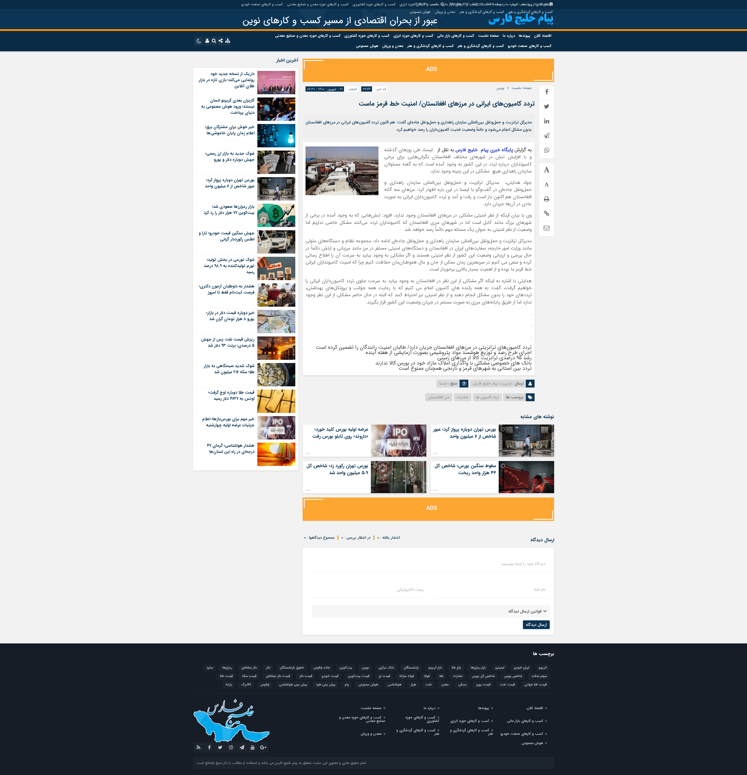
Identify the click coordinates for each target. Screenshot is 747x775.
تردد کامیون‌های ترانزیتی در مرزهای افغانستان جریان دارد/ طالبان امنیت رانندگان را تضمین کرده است (424, 347)
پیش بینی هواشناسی (293, 684)
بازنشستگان (411, 667)
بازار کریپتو (435, 667)
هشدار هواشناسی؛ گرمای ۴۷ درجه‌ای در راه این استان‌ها (230, 448)
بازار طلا (456, 667)
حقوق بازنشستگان (292, 667)
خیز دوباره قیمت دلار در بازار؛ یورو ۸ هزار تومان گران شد (230, 316)
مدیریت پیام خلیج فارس (492, 383)
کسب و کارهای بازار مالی (459, 4)
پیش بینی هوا (325, 684)
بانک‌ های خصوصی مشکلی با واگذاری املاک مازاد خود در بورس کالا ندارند (453, 363)
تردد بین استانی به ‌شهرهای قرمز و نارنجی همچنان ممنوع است (465, 368)
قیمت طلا (226, 676)
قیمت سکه (249, 676)
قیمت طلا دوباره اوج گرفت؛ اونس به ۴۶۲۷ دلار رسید (231, 395)
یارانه (229, 684)
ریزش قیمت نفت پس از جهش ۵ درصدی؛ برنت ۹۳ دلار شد (227, 342)
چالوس (265, 684)
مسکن (462, 684)
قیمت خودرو (330, 676)
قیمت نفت (507, 684)
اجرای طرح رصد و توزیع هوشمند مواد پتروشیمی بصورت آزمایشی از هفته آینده (449, 352)
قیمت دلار (305, 676)
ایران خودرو (521, 667)
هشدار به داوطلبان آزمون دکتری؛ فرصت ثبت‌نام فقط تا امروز (226, 289)
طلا (441, 676)
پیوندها (527, 4)
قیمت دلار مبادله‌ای (278, 676)
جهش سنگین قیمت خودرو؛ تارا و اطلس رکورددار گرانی (226, 236)
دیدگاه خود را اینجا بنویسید (523, 564)
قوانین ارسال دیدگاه (525, 611)
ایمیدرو (500, 667)
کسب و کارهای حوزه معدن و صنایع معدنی (317, 4)
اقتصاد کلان (544, 4)
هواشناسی (395, 684)
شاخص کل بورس (483, 676)
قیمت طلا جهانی (535, 684)
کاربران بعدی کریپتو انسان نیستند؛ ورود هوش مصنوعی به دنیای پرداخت (227, 106)
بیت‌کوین (345, 667)
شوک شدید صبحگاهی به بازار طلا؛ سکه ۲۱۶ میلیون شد (229, 369)
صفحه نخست (491, 4)
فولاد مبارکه (406, 676)
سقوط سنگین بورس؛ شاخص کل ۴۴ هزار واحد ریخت (465, 469)
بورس (500, 88)
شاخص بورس (513, 676)
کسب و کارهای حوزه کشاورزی (374, 4)
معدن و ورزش (445, 12)
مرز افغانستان (438, 397)
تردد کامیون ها (487, 397)
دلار (268, 667)
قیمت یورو (483, 684)
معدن (445, 684)
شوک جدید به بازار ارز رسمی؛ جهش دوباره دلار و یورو (229, 156)
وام (347, 684)
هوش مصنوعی (420, 12)
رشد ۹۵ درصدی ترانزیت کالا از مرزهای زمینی (484, 358)
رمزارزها (227, 667)
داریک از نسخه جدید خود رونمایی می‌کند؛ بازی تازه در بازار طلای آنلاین (226, 80)
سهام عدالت (539, 676)
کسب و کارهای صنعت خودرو (262, 4)
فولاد (426, 676)
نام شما (539, 589)
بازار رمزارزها (478, 667)
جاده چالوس (321, 667)
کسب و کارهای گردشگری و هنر (530, 12)
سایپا (210, 667)
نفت (428, 684)
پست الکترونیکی (410, 589)
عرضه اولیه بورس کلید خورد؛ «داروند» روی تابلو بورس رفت (340, 433)
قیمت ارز (384, 676)
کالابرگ (246, 684)
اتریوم (543, 667)
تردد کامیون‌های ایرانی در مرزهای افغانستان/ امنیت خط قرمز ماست (447, 104)
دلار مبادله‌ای (249, 667)
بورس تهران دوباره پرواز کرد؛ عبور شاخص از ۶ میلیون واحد (464, 433)
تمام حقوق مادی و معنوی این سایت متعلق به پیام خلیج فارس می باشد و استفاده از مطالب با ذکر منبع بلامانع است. (281, 763)
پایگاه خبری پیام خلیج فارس (484, 149)
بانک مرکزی (386, 667)
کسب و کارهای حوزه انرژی (418, 4)
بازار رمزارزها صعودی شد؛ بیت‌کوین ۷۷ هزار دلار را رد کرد (229, 209)
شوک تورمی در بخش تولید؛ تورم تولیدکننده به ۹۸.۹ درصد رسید (229, 265)
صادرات (462, 397)
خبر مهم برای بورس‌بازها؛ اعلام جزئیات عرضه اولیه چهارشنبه (228, 422)
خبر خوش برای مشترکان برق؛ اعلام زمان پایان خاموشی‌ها (229, 130)
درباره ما (511, 4)
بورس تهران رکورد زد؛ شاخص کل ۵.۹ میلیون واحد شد (337, 469)
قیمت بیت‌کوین (358, 676)
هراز (413, 684)
